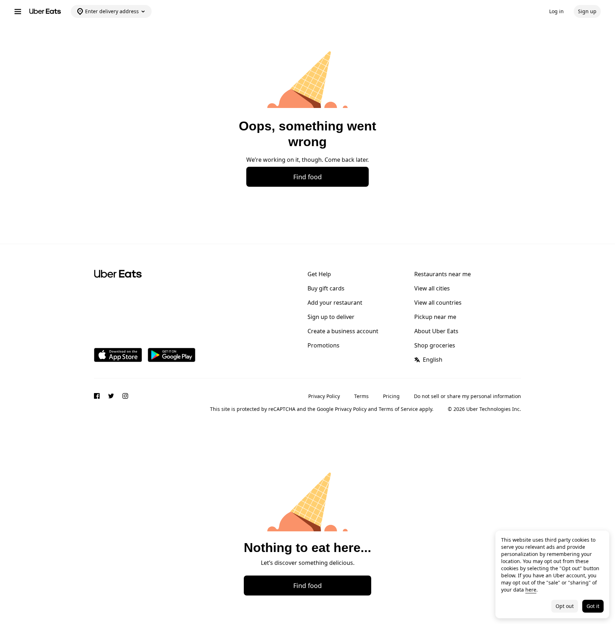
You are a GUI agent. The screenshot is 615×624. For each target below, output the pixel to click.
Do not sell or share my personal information (467, 396)
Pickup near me (435, 317)
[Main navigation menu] (17, 11)
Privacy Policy (324, 396)
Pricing (391, 396)
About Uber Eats (436, 331)
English (432, 359)
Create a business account (343, 331)
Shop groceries (434, 345)
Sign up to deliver (331, 317)
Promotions (324, 345)
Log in (556, 11)
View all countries (438, 302)
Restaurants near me (442, 274)
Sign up (587, 11)
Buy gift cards (326, 288)
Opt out (565, 606)
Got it (593, 606)
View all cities (432, 288)
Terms (361, 396)
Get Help (319, 274)
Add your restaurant (335, 302)
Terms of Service (398, 409)
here (530, 589)
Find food (307, 176)
